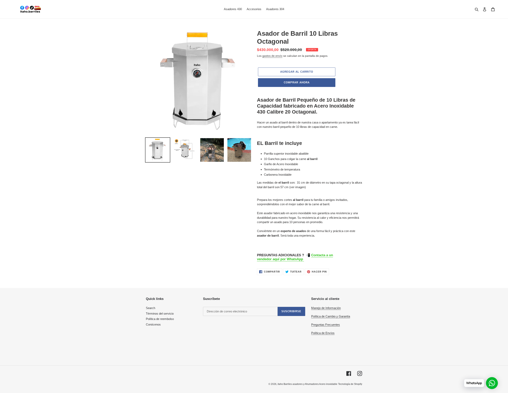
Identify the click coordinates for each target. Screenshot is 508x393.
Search (150, 308)
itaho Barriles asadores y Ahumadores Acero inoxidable (307, 384)
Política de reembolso (160, 319)
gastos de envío (272, 55)
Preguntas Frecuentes (325, 324)
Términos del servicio (160, 313)
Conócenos (153, 324)
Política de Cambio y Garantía (330, 316)
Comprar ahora (297, 82)
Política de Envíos (323, 333)
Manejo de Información (326, 308)
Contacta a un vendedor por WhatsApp (295, 257)
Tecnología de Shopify (350, 384)
